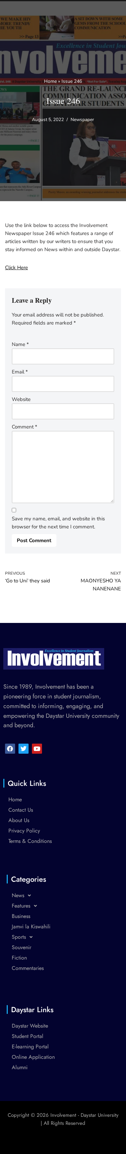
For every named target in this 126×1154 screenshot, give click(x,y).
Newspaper (82, 119)
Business (21, 916)
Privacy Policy (24, 830)
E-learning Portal (30, 1046)
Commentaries (28, 968)
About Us (18, 820)
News (18, 895)
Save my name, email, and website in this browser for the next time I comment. (58, 522)
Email (20, 371)
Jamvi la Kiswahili (31, 926)
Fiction (19, 958)
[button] (63, 895)
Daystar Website (30, 1026)
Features (21, 906)
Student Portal (27, 1036)
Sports (19, 937)
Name (20, 344)
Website (21, 399)
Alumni (20, 1067)
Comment (24, 426)
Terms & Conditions (30, 841)
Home (50, 81)
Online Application (33, 1057)
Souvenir (21, 947)
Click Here (16, 267)
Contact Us (20, 810)
